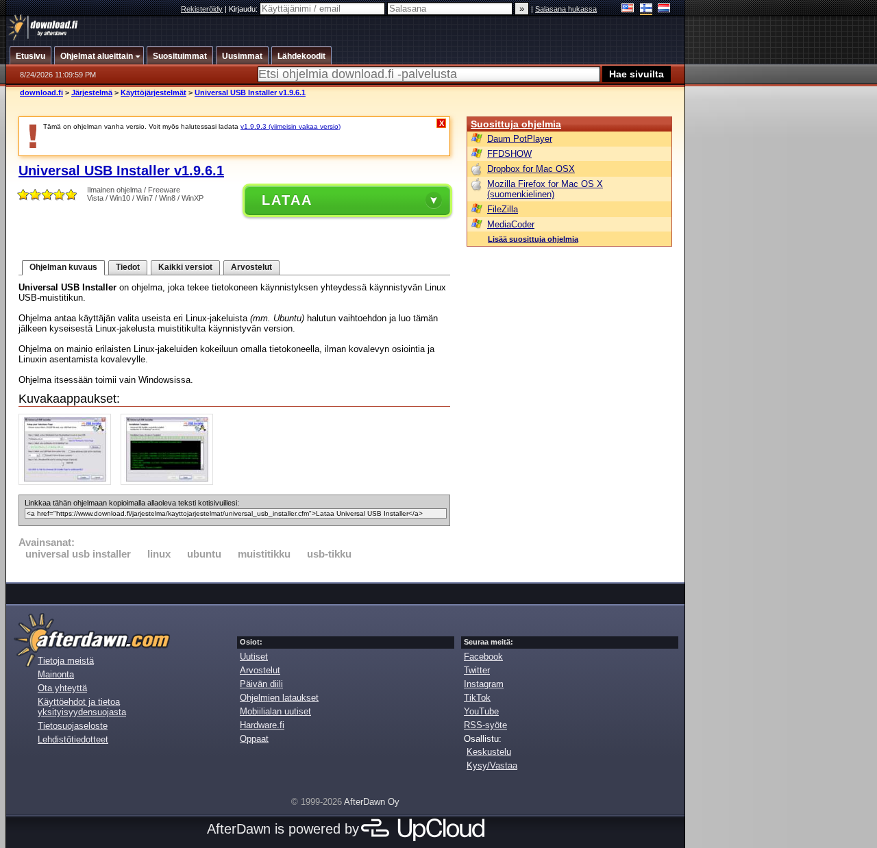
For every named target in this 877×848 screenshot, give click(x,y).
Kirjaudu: (244, 9)
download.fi (41, 92)
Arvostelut (251, 267)
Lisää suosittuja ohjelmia (533, 239)
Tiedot (128, 267)
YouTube (481, 711)
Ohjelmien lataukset (279, 698)
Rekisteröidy (202, 9)
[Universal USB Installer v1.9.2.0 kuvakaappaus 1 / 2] (68, 482)
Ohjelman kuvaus (63, 267)
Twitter (477, 670)
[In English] (627, 9)
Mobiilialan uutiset (275, 711)
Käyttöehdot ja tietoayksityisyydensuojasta (82, 707)
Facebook (483, 656)
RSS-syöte (485, 725)
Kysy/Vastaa (492, 765)
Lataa (287, 200)
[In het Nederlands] (664, 9)
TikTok (477, 698)
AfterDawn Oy (371, 802)
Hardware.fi (262, 725)
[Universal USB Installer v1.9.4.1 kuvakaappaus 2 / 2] (170, 482)
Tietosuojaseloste (73, 726)
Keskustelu (489, 752)
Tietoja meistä (66, 661)
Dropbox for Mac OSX (531, 169)
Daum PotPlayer (519, 139)
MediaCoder (510, 224)
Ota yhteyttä (62, 688)
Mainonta (56, 674)
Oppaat (254, 739)
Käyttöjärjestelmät (153, 92)
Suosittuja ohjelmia (516, 124)
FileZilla (502, 209)
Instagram (484, 684)
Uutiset (254, 656)
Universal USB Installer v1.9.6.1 (250, 92)
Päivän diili (261, 684)
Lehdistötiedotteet (73, 739)
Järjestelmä (91, 92)
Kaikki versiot (185, 267)
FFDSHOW (509, 154)
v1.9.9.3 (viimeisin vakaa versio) (290, 126)
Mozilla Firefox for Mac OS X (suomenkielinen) (545, 189)
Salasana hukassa (566, 9)
